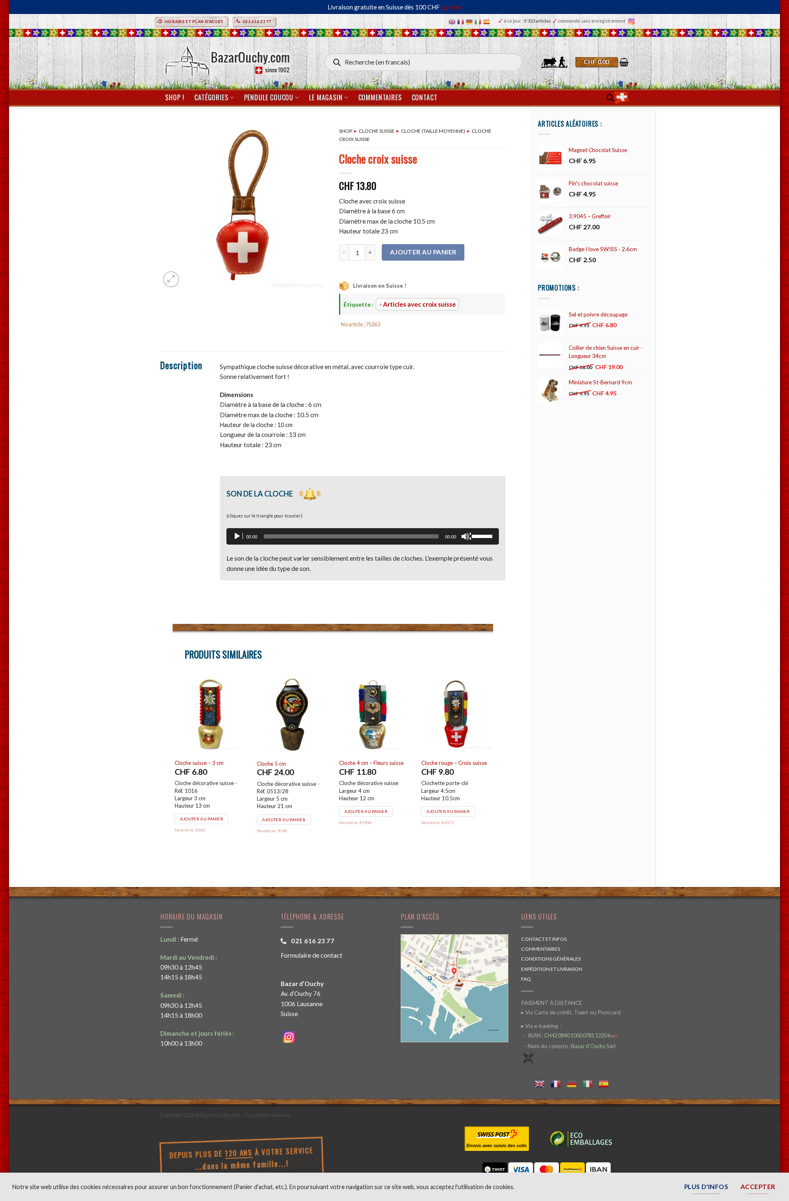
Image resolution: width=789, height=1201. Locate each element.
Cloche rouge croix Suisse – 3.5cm (289, 766)
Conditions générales (551, 959)
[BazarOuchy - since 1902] (226, 58)
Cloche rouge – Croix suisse (207, 763)
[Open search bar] (610, 97)
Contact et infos (544, 939)
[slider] (483, 535)
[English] (453, 21)
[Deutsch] (470, 21)
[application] (362, 536)
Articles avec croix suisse (419, 304)
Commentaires (380, 97)
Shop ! (175, 97)
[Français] (461, 21)
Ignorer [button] (451, 7)
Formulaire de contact (311, 955)
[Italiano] (479, 21)
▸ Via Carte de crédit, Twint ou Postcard (571, 1012)
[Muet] (466, 536)
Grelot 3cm (434, 763)
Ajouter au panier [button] (201, 811)
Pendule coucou (268, 97)
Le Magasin (325, 97)
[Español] (487, 21)
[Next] (493, 769)
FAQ (526, 979)
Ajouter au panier (423, 252)
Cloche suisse (376, 131)
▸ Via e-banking (540, 1026)
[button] (602, 62)
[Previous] (173, 769)
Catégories (211, 97)
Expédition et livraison (551, 969)
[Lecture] (238, 536)
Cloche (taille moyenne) (433, 131)
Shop (345, 131)
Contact (425, 97)
